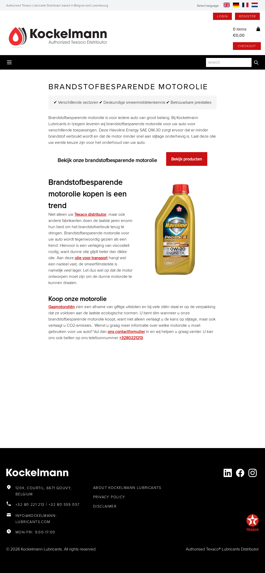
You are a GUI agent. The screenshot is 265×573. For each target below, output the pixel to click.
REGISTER (247, 16)
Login (222, 16)
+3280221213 (131, 338)
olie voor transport (91, 258)
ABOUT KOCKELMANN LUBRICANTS (127, 487)
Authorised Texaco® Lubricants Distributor (222, 549)
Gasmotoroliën (61, 307)
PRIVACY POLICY (109, 497)
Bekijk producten (186, 159)
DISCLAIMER (104, 506)
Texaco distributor (90, 214)
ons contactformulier (126, 331)
